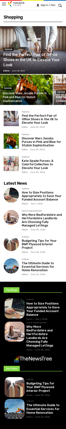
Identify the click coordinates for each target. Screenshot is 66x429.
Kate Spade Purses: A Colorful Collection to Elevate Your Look (37, 164)
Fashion (8, 49)
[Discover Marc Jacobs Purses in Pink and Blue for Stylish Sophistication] (26, 90)
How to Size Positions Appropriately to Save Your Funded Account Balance (41, 196)
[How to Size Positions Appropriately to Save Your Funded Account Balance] (11, 195)
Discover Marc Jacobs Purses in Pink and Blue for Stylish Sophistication (41, 142)
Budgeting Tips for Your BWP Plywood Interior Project (39, 244)
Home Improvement (32, 211)
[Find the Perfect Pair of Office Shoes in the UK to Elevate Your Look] (33, 50)
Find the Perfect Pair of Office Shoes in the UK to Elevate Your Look (40, 119)
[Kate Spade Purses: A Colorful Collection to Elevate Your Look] (11, 163)
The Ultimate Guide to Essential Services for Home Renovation (38, 266)
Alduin (25, 204)
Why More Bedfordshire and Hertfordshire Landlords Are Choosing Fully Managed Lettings (42, 220)
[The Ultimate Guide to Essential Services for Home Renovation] (11, 266)
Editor (25, 127)
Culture (25, 189)
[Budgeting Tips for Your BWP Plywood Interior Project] (11, 243)
